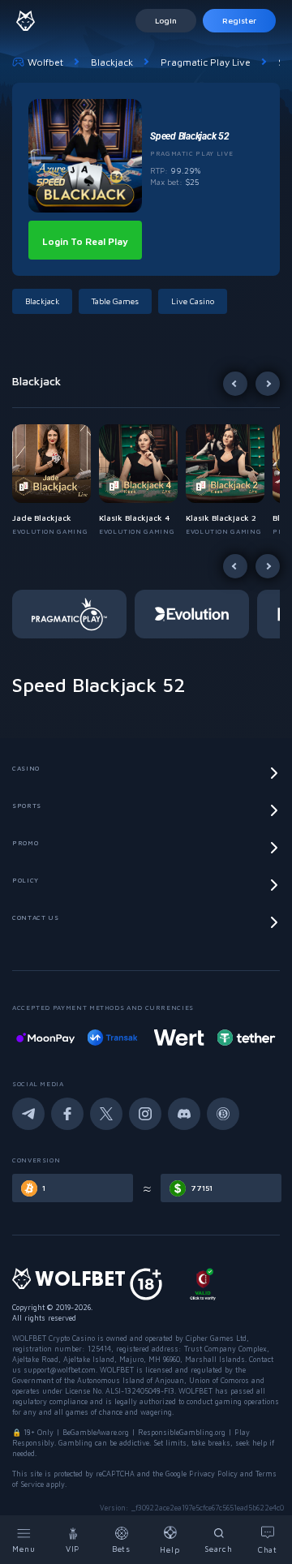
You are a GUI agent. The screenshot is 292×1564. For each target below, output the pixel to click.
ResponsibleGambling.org (181, 1432)
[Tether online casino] (246, 1037)
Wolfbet (45, 62)
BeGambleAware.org (95, 1432)
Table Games (115, 301)
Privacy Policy (213, 1473)
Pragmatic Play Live (206, 62)
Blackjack (112, 62)
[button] (55, 480)
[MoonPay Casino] (45, 1037)
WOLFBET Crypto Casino (53, 1338)
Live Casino (192, 301)
